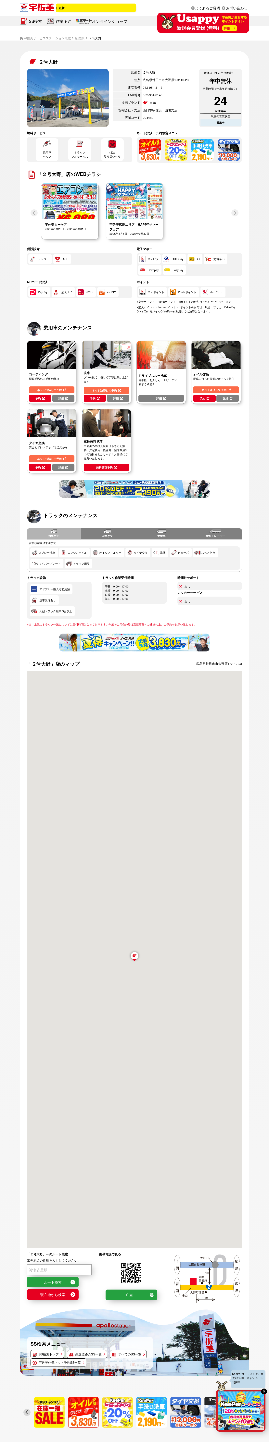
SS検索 (35, 21)
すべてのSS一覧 (129, 1354)
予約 (38, 398)
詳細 (61, 398)
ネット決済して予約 (49, 390)
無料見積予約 (104, 467)
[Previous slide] (34, 212)
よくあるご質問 (207, 7)
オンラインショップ (109, 21)
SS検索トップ (49, 1354)
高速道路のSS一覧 (88, 1354)
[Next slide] (234, 212)
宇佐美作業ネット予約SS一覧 (60, 1362)
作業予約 (63, 21)
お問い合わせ (236, 7)
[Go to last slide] (27, 1412)
